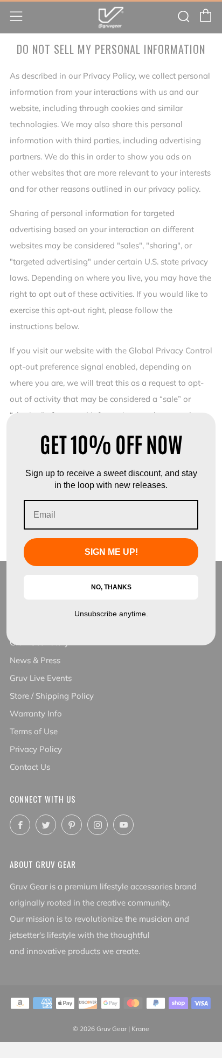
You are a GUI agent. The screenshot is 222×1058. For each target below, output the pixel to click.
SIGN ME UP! (111, 551)
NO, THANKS (111, 587)
